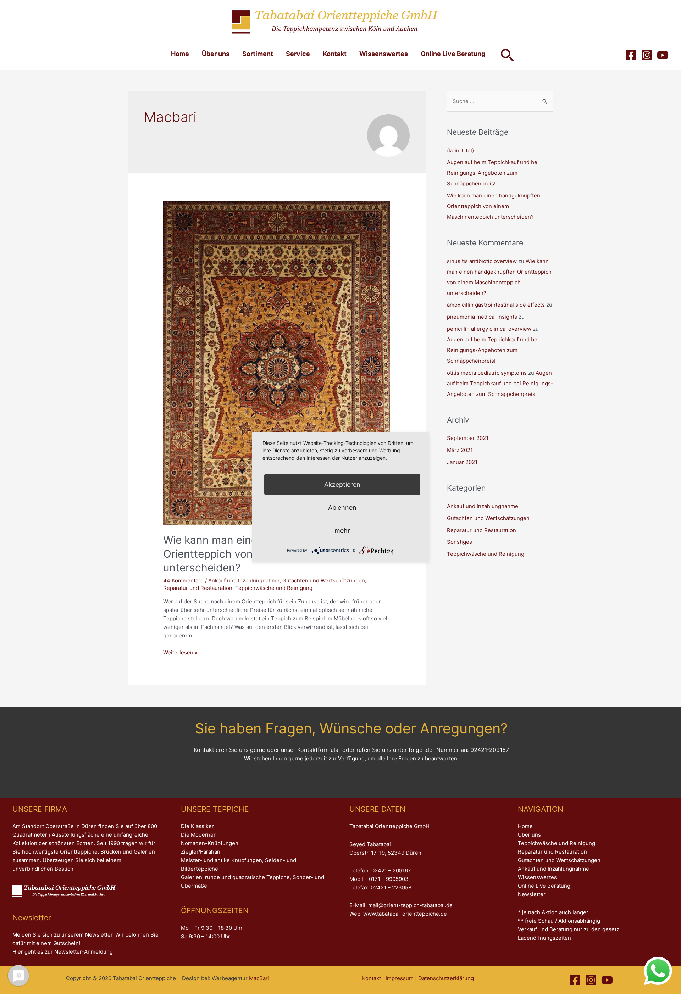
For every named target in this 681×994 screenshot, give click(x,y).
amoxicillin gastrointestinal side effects (496, 304)
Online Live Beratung (453, 53)
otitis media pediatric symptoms (487, 372)
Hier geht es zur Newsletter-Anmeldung (62, 951)
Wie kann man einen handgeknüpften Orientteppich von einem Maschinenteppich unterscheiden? (493, 206)
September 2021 (467, 438)
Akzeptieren (342, 484)
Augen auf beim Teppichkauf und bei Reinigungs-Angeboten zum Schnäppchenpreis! (493, 173)
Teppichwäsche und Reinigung (273, 588)
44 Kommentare (183, 580)
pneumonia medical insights (482, 316)
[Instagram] (647, 55)
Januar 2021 (462, 462)
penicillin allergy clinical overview (489, 328)
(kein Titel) (460, 150)
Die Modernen (199, 834)
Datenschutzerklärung (446, 978)
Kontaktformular (318, 749)
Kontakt (335, 53)
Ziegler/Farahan (200, 851)
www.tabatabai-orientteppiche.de (405, 913)
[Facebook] (631, 55)
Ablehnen (342, 507)
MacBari (259, 978)
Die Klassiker (197, 826)
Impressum (400, 978)
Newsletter (532, 894)
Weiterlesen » (180, 652)
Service (298, 53)
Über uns (215, 53)
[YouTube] (663, 55)
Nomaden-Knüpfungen (209, 843)
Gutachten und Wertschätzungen (323, 580)
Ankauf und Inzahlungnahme (243, 580)
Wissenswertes (383, 53)
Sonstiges (459, 541)
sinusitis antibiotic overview (482, 261)
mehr (342, 530)
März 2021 (460, 450)
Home (180, 53)
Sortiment (257, 53)
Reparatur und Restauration (197, 588)
